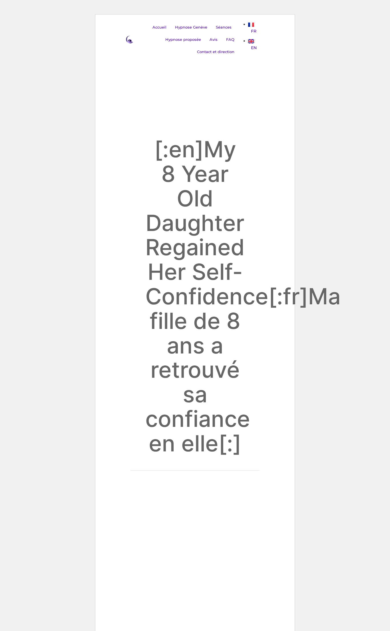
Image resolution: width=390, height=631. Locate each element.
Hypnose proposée (183, 39)
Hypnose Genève (191, 27)
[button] (225, 27)
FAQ (230, 39)
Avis (214, 39)
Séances (224, 27)
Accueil (159, 27)
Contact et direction (215, 51)
